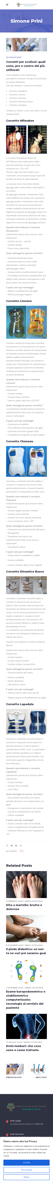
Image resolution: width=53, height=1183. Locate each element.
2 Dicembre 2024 (14, 988)
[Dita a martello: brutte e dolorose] (26, 884)
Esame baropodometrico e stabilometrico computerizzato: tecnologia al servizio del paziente (25, 999)
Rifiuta (26, 1177)
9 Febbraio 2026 (14, 901)
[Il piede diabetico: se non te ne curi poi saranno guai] (26, 928)
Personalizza (26, 1170)
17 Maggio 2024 (14, 1042)
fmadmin (13, 851)
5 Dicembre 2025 (14, 945)
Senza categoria (34, 901)
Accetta (26, 1162)
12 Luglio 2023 (13, 57)
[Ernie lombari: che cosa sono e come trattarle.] (26, 1026)
